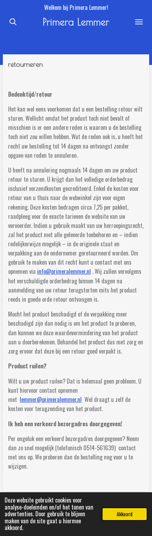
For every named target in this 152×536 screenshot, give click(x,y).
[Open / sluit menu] (139, 22)
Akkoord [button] (125, 514)
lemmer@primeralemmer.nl (51, 399)
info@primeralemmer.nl (64, 271)
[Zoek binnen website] (13, 22)
